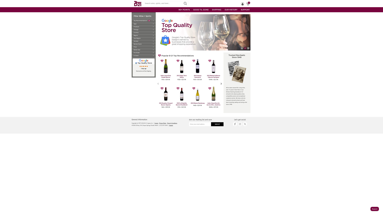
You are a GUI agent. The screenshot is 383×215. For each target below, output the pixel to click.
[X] (245, 124)
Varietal (136, 41)
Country (136, 32)
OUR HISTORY (231, 10)
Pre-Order (137, 53)
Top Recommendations (141, 21)
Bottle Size (137, 50)
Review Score (138, 44)
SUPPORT (245, 10)
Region (136, 35)
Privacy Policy (162, 123)
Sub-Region (137, 38)
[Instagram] (240, 124)
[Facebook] (235, 124)
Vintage (136, 29)
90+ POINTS (184, 10)
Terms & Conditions (172, 123)
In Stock (136, 55)
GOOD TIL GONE (201, 10)
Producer (136, 27)
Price (135, 47)
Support (171, 125)
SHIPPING (216, 10)
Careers (156, 123)
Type (135, 24)
